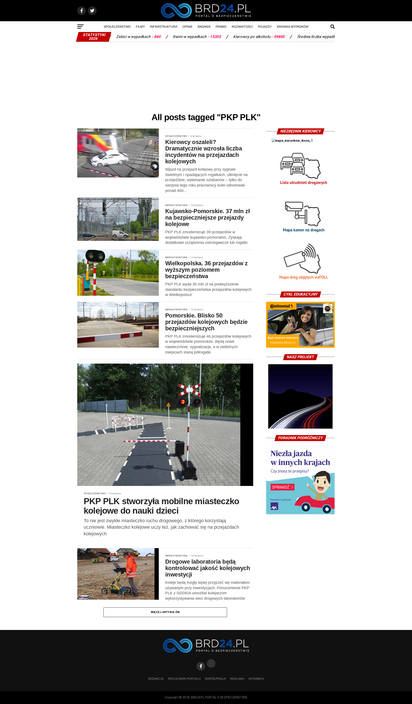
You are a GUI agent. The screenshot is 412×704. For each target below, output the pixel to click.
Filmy (140, 26)
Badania (204, 26)
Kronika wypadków (292, 26)
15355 (170, 37)
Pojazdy (265, 26)
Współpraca (215, 678)
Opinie (187, 26)
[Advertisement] (206, 76)
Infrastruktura (163, 26)
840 (112, 37)
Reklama (237, 678)
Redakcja (156, 678)
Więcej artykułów (165, 612)
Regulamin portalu (184, 678)
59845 (234, 37)
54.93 (317, 37)
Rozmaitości (242, 26)
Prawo (221, 26)
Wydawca (256, 678)
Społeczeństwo (117, 26)
